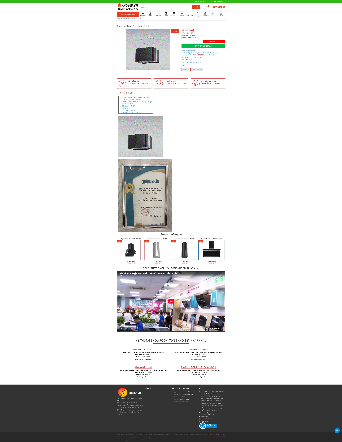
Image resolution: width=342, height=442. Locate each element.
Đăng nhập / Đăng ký (219, 1)
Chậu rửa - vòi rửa (140, 440)
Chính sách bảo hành (179, 397)
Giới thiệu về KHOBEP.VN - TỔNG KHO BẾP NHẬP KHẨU (171, 268)
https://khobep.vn (206, 421)
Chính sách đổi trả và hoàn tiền (182, 399)
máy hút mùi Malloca (197, 69)
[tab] (120, 93)
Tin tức (137, 438)
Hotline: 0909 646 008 (206, 419)
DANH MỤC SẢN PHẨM (126, 14)
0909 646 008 (204, 417)
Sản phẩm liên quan (171, 234)
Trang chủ (119, 18)
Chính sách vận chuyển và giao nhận (183, 394)
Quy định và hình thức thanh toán (183, 392)
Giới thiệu (202, 1)
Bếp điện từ (144, 438)
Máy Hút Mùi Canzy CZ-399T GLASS (211, 239)
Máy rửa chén (131, 440)
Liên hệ (148, 440)
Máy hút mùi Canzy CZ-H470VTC (131, 239)
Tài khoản (209, 1)
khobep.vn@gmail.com (207, 413)
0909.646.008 (221, 436)
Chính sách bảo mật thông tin (181, 401)
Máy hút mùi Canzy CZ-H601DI (157, 239)
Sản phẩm (132, 438)
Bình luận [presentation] (129, 93)
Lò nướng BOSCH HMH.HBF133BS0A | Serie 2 (22, 435)
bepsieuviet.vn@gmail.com (208, 414)
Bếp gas (150, 438)
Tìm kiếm (196, 1)
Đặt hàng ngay (203, 46)
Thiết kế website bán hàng (160, 434)
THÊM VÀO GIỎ (214, 41)
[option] (134, 83)
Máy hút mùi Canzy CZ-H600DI (184, 239)
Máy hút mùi (186, 69)
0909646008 (218, 6)
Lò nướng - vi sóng (122, 440)
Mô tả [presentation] (121, 93)
